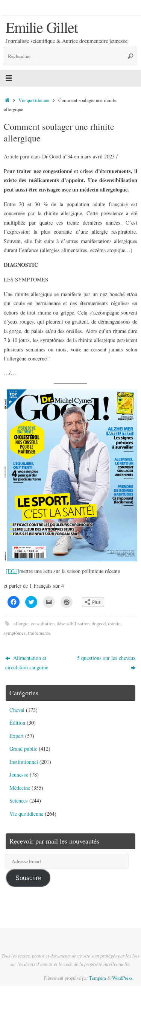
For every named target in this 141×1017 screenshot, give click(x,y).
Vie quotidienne (33, 100)
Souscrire (28, 877)
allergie (21, 623)
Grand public (23, 748)
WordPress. (122, 977)
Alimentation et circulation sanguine (26, 662)
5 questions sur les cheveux (106, 657)
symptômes (15, 632)
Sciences (18, 800)
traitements (39, 632)
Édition (17, 722)
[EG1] (12, 571)
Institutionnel (23, 761)
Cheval (16, 709)
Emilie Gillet (41, 27)
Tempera (97, 977)
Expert (16, 735)
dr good (99, 623)
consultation (43, 623)
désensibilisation (73, 623)
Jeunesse (18, 774)
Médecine (19, 787)
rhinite (114, 623)
